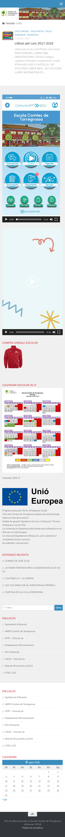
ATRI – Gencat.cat (14, 638)
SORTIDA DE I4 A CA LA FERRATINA (24, 592)
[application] (31, 158)
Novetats (32, 35)
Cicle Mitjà (37, 31)
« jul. (4, 799)
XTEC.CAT (10, 672)
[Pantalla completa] (56, 219)
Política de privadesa (32, 827)
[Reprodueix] (6, 219)
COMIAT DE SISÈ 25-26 (17, 561)
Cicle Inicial (22, 31)
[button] (31, 158)
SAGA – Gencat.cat (14, 659)
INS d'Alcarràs (12, 652)
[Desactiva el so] (51, 219)
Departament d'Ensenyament (19, 645)
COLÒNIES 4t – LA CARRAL (19, 578)
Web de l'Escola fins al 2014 (19, 666)
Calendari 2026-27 (11, 478)
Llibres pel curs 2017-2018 (34, 43)
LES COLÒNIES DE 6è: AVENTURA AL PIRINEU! (30, 585)
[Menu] (61, 4)
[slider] (28, 219)
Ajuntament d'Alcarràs (16, 624)
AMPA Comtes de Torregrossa (20, 631)
